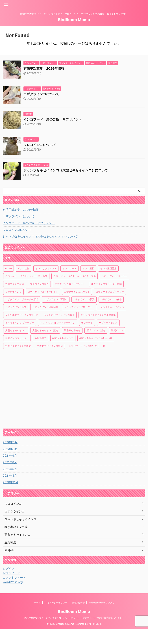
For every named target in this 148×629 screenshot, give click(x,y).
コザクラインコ (13, 291)
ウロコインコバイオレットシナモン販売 (26, 276)
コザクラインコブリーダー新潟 (21, 299)
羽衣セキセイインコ (62, 338)
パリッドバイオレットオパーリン (57, 322)
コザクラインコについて (41, 94)
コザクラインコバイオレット (43, 291)
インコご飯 (23, 268)
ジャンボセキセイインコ (111, 307)
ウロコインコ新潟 (14, 283)
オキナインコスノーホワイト (70, 283)
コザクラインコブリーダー (110, 291)
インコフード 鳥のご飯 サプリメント (52, 119)
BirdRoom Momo (74, 19)
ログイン (8, 568)
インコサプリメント (45, 268)
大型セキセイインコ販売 (45, 330)
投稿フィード (11, 573)
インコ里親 (88, 268)
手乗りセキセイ (72, 330)
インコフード (69, 268)
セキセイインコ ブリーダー (19, 322)
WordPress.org (13, 582)
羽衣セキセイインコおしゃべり (95, 338)
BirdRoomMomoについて (101, 602)
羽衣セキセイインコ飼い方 (83, 345)
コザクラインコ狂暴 (111, 299)
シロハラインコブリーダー (78, 307)
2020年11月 (10, 482)
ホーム (37, 602)
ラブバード (87, 322)
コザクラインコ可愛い (56, 299)
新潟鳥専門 (40, 338)
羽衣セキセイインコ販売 (18, 345)
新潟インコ (117, 330)
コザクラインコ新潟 (84, 299)
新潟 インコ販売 (95, 330)
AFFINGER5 (95, 624)
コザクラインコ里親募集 (45, 307)
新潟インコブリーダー (17, 338)
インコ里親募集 (108, 268)
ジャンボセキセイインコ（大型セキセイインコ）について (65, 170)
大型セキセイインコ (15, 330)
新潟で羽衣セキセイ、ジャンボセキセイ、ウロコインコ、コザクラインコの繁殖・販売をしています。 (74, 617)
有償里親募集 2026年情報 (43, 68)
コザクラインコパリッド (77, 291)
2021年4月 (10, 475)
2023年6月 (10, 449)
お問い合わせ (78, 602)
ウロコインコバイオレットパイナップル (74, 276)
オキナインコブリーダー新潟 (106, 283)
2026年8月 (10, 442)
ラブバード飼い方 (108, 322)
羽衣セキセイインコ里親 (50, 345)
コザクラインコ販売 (15, 307)
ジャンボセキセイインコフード (21, 314)
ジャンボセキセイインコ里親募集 (98, 314)
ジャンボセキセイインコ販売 (59, 314)
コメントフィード (14, 577)
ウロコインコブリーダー (114, 276)
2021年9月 (10, 455)
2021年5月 (10, 469)
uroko (8, 268)
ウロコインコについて (39, 145)
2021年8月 (10, 462)
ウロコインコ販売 (39, 283)
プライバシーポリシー (56, 602)
